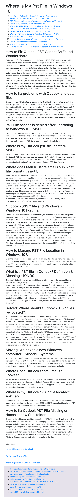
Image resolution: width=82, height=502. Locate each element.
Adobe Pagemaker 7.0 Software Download (23, 463)
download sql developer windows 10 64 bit (27, 477)
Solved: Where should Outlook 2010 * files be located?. (32, 36)
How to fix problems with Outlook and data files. (30, 18)
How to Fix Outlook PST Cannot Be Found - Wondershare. (33, 16)
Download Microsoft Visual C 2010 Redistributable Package (34, 482)
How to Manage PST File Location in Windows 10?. (30, 31)
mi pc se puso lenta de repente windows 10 (27, 484)
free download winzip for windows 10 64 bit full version (32, 469)
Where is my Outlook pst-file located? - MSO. (28, 24)
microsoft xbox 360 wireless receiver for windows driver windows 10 (38, 471)
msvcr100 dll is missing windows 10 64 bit (27, 492)
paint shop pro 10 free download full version (28, 479)
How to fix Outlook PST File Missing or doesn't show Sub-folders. (36, 47)
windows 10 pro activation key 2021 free (26, 489)
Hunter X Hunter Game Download (19, 449)
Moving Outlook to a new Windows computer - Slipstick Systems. (36, 39)
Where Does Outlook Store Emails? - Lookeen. (29, 42)
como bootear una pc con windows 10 (25, 487)
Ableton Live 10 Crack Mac (17, 456)
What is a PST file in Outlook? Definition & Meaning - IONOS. (34, 34)
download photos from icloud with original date (29, 474)
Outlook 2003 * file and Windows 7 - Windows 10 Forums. (33, 29)
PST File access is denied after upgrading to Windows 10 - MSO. (36, 21)
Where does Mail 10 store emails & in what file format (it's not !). (36, 26)
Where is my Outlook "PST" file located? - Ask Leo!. (31, 44)
